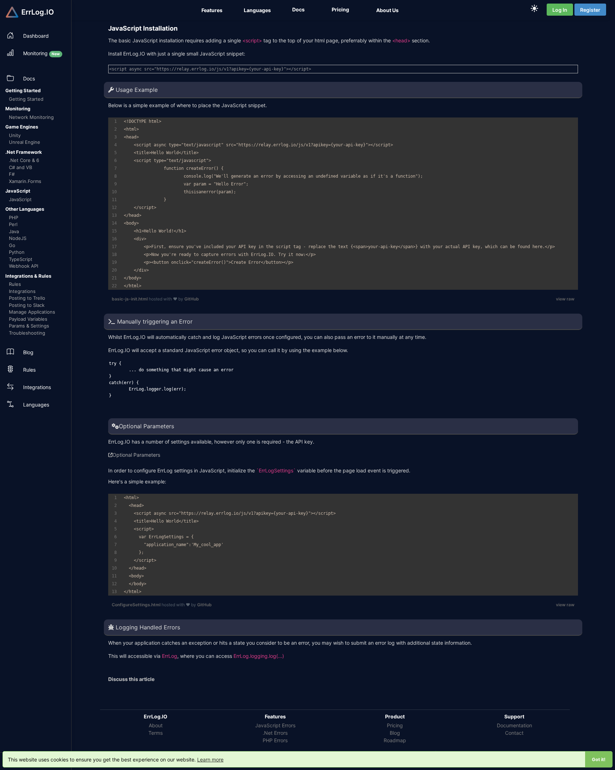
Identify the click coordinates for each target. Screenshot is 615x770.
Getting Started (26, 99)
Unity (15, 135)
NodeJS (17, 238)
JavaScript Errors (275, 725)
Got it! (598, 759)
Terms (155, 733)
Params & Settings (29, 326)
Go (12, 245)
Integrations (22, 291)
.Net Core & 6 (24, 160)
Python (17, 252)
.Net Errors (275, 733)
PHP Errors (275, 740)
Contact (514, 733)
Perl (13, 224)
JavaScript (20, 199)
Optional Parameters (136, 455)
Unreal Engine (24, 142)
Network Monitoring (31, 117)
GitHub (191, 299)
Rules (15, 284)
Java (14, 231)
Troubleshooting (27, 333)
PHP (13, 217)
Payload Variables (28, 319)
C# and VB (20, 167)
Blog (395, 733)
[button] (212, 10)
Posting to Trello (27, 298)
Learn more (210, 759)
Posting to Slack (26, 305)
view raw (565, 299)
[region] (343, 203)
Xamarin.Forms (25, 181)
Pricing (395, 725)
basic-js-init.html (130, 299)
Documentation (514, 725)
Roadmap (395, 740)
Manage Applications (32, 312)
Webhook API (23, 266)
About (156, 725)
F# (12, 174)
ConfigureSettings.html (137, 604)
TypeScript (20, 259)
